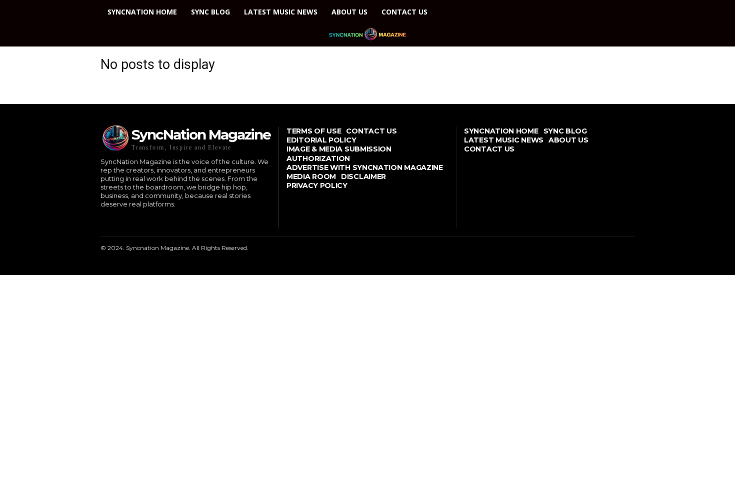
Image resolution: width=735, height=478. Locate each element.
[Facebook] (101, 221)
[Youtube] (163, 221)
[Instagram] (117, 221)
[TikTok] (133, 221)
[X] (147, 221)
